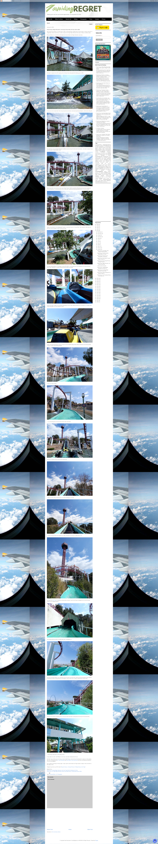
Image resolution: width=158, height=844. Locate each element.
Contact (97, 19)
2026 (98, 224)
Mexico (96, 165)
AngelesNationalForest (107, 144)
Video (99, 180)
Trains (96, 178)
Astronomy (101, 146)
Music (107, 166)
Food (99, 157)
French (102, 157)
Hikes (96, 160)
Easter (96, 155)
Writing (75, 19)
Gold (102, 158)
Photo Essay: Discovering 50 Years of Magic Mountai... (103, 261)
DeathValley (100, 154)
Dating (109, 153)
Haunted (106, 159)
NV (106, 168)
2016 (98, 286)
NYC (108, 168)
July (98, 239)
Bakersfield (109, 146)
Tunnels (107, 178)
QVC (99, 172)
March (99, 246)
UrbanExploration (107, 179)
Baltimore (97, 147)
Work (98, 181)
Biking (110, 147)
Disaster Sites (104, 154)
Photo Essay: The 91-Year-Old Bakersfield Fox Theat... (102, 254)
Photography (83, 19)
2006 (98, 301)
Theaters (97, 176)
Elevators (103, 155)
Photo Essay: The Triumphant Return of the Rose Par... (104, 275)
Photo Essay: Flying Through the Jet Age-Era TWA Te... (103, 273)
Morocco (109, 165)
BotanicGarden (108, 148)
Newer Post (50, 829)
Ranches (102, 172)
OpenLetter (108, 169)
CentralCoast (108, 150)
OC (110, 168)
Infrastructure (102, 162)
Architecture (106, 145)
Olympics (103, 169)
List (101, 164)
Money (106, 165)
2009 (98, 297)
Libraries (109, 163)
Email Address (99, 35)
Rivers (110, 172)
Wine (96, 181)
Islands (107, 162)
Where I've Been (59, 19)
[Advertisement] (70, 818)
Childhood (102, 151)
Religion (106, 172)
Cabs (106, 149)
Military (100, 165)
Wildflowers (109, 180)
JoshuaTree (97, 163)
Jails (110, 162)
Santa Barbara (98, 174)
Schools (107, 174)
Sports (102, 175)
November (100, 233)
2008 (98, 298)
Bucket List (68, 19)
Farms (110, 156)
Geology (109, 157)
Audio (104, 146)
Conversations (97, 153)
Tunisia (104, 178)
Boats (103, 148)
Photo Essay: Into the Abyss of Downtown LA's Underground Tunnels (103, 107)
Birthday (100, 148)
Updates (100, 179)
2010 (98, 295)
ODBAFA (97, 169)
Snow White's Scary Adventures (72, 760)
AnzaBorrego (101, 145)
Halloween (97, 159)
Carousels (109, 149)
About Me (50, 19)
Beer (107, 147)
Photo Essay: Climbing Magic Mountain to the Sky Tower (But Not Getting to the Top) (62, 770)
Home (70, 829)
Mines (103, 165)
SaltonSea (105, 173)
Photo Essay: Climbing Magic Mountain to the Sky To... (102, 268)
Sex (110, 174)
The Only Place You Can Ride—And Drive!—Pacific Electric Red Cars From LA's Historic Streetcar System (103, 99)
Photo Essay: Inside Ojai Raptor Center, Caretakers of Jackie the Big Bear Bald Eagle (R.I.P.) (103, 114)
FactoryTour (105, 156)
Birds (96, 148)
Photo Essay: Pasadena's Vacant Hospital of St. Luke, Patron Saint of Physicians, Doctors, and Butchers (102, 91)
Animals (97, 145)
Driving (109, 154)
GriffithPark (109, 158)
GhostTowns (98, 158)
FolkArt (96, 157)
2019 (98, 281)
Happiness (101, 159)
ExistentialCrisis (98, 156)
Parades (109, 170)
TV (110, 178)
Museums (103, 166)
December (100, 232)
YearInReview (105, 181)
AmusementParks (52, 774)
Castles (96, 150)
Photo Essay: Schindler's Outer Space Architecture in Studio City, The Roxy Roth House (103, 135)
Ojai (101, 169)
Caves (100, 150)
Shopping (97, 175)
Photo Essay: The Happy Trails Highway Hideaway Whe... (103, 251)
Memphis (109, 164)
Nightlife (101, 168)
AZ (106, 146)
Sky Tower (54, 600)
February (99, 247)
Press (90, 19)
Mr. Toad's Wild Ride (61, 760)
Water (105, 180)
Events (109, 155)
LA (56, 774)
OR (110, 169)
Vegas (96, 180)
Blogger (96, 840)
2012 (98, 292)
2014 (98, 289)
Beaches (104, 147)
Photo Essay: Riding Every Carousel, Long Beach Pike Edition (103, 122)
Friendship (105, 157)
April (98, 244)
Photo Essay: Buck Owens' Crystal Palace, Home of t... (103, 259)
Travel (100, 178)
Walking (102, 180)
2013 (98, 290)
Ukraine (96, 179)
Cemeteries (104, 150)
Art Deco (97, 146)
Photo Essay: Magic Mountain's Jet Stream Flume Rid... (103, 264)
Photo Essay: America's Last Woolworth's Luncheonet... (102, 256)
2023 (98, 229)
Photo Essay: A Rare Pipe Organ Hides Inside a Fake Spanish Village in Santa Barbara (103, 68)
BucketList (100, 149)
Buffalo (104, 149)
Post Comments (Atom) (56, 831)
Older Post (90, 829)
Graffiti (105, 158)
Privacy (103, 19)
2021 (98, 278)
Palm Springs (99, 170)
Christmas (109, 151)
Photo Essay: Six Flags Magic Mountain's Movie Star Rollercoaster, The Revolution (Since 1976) (64, 771)
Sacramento (101, 173)
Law (105, 163)
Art (110, 145)
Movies (99, 166)
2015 (98, 287)
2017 (98, 284)
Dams (104, 153)
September (100, 236)
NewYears (97, 168)
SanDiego (109, 173)
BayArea (100, 147)
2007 (98, 300)
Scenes (103, 174)
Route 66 (97, 173)
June (99, 241)
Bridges (96, 149)
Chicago (96, 151)
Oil (99, 169)
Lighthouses (97, 164)
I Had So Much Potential (101, 265)
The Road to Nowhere (100, 128)
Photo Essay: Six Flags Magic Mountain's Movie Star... (102, 270)
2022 (98, 230)
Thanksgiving (108, 175)
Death (96, 154)
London (103, 164)
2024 (98, 227)
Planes (105, 171)
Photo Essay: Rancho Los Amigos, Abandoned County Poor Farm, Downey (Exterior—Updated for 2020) (103, 76)
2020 (98, 279)
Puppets (109, 171)
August (99, 238)
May (98, 243)
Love (106, 164)
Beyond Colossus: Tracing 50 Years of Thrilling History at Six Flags (73, 766)
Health (110, 159)
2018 (98, 283)
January (99, 249)
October (99, 235)
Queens (96, 172)
